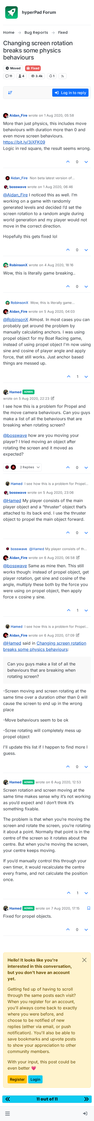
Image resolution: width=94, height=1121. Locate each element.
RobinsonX (18, 265)
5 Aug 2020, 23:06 (58, 492)
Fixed (34, 68)
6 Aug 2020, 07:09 (59, 635)
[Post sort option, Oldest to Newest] (10, 93)
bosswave (17, 187)
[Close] (84, 960)
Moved (15, 68)
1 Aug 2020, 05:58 (59, 115)
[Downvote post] (86, 162)
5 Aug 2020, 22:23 (34, 398)
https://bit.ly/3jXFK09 (24, 142)
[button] (7, 1114)
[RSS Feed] (62, 76)
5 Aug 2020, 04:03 (59, 311)
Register (17, 1079)
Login (35, 1079)
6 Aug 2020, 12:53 (66, 782)
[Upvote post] (68, 162)
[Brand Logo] (11, 12)
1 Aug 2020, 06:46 (58, 187)
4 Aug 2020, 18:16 (58, 265)
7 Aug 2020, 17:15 (65, 908)
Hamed (15, 392)
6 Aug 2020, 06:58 (59, 558)
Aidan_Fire (18, 115)
